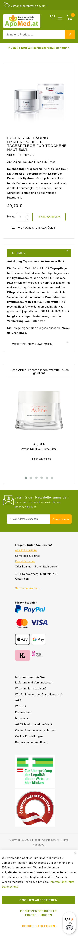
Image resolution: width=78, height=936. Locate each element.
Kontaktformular (25, 561)
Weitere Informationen (32, 344)
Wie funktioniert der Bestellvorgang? (39, 694)
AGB (18, 700)
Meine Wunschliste (52, 16)
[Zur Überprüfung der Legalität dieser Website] (35, 756)
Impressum (22, 718)
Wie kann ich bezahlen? (30, 688)
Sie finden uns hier (27, 588)
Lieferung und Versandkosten (34, 682)
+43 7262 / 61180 (26, 550)
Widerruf (20, 706)
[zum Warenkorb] (70, 18)
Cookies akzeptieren (38, 900)
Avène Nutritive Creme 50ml (39, 448)
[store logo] (21, 21)
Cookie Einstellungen (29, 736)
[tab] (39, 253)
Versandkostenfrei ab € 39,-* (29, 5)
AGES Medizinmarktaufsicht (33, 724)
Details (18, 253)
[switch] (69, 927)
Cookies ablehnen (38, 926)
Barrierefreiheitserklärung (31, 742)
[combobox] (39, 34)
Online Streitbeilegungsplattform (36, 730)
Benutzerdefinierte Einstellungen (38, 913)
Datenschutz (23, 712)
